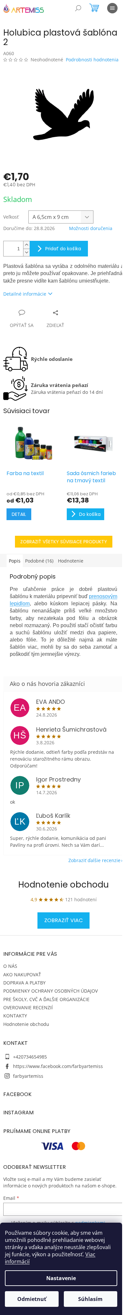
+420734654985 (30, 1057)
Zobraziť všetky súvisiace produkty (63, 541)
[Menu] (112, 8)
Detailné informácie (24, 294)
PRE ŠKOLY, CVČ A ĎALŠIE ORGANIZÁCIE (46, 999)
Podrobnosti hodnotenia (92, 59)
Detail (19, 514)
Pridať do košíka (63, 248)
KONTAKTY (15, 1016)
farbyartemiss (28, 1076)
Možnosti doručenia (90, 228)
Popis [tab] (15, 561)
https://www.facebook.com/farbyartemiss (58, 1066)
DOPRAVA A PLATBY (24, 983)
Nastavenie (61, 1278)
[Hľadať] (78, 8)
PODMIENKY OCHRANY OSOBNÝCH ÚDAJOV (50, 991)
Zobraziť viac (63, 920)
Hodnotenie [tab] (70, 561)
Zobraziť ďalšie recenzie (94, 860)
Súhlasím (90, 1299)
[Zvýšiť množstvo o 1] (26, 245)
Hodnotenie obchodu (63, 884)
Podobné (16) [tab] (39, 561)
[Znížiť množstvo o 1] (26, 252)
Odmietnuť (31, 1299)
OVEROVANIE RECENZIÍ (28, 1007)
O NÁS (10, 966)
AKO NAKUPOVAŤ (22, 974)
